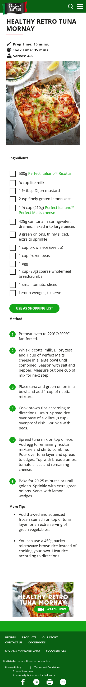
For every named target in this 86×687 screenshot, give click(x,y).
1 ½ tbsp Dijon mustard (39, 190)
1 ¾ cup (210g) (46, 210)
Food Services (56, 650)
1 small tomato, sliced (38, 284)
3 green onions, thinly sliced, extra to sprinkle (44, 237)
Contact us (13, 642)
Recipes (10, 637)
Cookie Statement (23, 671)
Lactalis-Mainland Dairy (22, 650)
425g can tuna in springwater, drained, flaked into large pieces (47, 224)
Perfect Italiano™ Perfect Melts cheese (46, 210)
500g (45, 173)
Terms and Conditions (47, 667)
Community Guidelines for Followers (34, 675)
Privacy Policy (13, 667)
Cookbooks (37, 642)
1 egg (23, 263)
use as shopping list (34, 308)
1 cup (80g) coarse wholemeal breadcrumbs (45, 274)
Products (29, 637)
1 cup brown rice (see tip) (41, 247)
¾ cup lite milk (31, 182)
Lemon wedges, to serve (40, 292)
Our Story (50, 637)
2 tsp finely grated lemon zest (45, 198)
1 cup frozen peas (34, 255)
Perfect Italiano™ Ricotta (49, 173)
